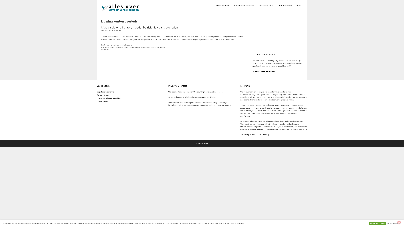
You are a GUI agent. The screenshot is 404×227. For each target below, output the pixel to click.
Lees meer (230, 39)
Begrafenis (113, 45)
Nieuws (298, 5)
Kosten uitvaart (103, 95)
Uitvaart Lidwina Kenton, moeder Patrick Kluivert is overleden (139, 27)
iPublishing (212, 102)
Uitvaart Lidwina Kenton (158, 47)
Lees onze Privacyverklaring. (205, 97)
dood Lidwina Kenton (126, 47)
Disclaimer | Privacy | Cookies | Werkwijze (255, 135)
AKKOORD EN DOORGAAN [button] (377, 223)
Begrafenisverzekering (266, 5)
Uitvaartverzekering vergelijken (244, 5)
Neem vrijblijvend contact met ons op (208, 92)
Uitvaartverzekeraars (285, 5)
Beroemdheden (122, 45)
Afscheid (106, 45)
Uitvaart (130, 45)
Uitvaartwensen (103, 101)
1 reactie (106, 49)
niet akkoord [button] (391, 223)
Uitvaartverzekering (222, 5)
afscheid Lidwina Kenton (111, 47)
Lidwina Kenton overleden (141, 47)
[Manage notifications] (399, 222)
